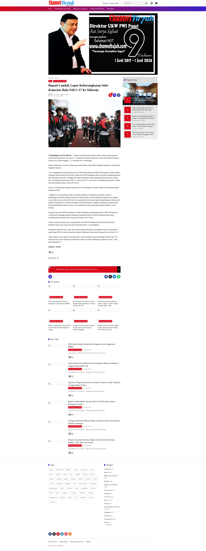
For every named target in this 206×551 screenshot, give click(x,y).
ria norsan (73, 493)
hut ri (65, 474)
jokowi (93, 474)
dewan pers (84, 470)
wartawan (52, 502)
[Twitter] (110, 276)
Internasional (108, 490)
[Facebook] (106, 276)
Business (106, 481)
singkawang (53, 497)
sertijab (90, 493)
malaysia (59, 483)
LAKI (51, 483)
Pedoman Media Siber (76, 542)
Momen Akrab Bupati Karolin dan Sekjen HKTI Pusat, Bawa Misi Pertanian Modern (142, 109)
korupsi (88, 479)
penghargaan (53, 488)
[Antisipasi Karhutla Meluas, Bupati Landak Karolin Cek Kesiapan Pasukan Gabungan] (84, 316)
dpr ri (51, 474)
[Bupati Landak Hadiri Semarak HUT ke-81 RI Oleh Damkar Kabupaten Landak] (59, 316)
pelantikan (93, 483)
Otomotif (107, 503)
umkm (91, 497)
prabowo (93, 488)
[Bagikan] (118, 95)
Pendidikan (107, 512)
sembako (82, 493)
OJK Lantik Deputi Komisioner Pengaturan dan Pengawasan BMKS (59, 302)
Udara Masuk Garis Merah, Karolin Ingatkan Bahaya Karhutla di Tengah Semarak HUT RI (84, 303)
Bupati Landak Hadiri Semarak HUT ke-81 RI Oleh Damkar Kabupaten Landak (59, 327)
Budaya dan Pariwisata (111, 476)
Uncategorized (108, 519)
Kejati (66, 479)
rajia (57, 493)
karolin (59, 479)
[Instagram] (66, 534)
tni (76, 497)
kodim (81, 479)
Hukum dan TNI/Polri (111, 484)
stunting (62, 497)
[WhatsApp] (118, 276)
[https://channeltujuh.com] (61, 3)
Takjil (70, 497)
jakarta (85, 474)
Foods (108, 524)
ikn (71, 474)
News (50, 81)
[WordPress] (62, 534)
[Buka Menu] (156, 3)
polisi (62, 488)
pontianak (84, 488)
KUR (95, 479)
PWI (51, 493)
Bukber (69, 470)
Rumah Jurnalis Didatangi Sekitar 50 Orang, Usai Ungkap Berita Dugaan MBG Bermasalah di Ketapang (143, 117)
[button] (146, 3)
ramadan (64, 493)
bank (51, 470)
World (106, 522)
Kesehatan (107, 493)
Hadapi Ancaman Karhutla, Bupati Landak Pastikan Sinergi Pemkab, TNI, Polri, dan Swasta (108, 327)
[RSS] (70, 534)
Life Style (107, 497)
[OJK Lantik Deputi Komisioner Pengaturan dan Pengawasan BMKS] (59, 292)
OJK (74, 483)
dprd (92, 470)
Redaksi (88, 542)
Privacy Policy (52, 542)
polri (76, 488)
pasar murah (83, 483)
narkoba (67, 483)
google (58, 474)
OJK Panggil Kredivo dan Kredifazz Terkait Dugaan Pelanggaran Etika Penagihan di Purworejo (143, 133)
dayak (76, 470)
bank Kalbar (59, 470)
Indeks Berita (64, 542)
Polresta (69, 488)
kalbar (51, 479)
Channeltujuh (56, 94)
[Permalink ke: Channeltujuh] (50, 95)
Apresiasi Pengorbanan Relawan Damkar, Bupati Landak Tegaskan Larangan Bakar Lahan (108, 303)
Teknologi (107, 516)
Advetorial (107, 469)
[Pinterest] (58, 534)
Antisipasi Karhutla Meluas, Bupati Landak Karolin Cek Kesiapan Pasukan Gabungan (83, 327)
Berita (106, 472)
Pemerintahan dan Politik (60, 81)
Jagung (78, 474)
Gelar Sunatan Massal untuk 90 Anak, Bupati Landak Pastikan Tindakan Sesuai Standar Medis (143, 125)
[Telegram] (114, 276)
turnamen (83, 497)
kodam (73, 479)
